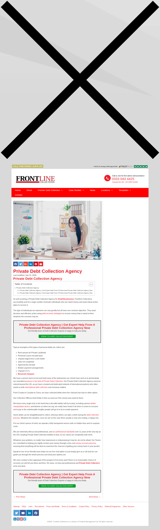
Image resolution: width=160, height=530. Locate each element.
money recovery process (86, 443)
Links (30, 506)
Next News (94, 497)
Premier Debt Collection (49, 190)
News (92, 190)
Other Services (128, 506)
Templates (123, 190)
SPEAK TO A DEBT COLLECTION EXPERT (57, 336)
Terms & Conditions (69, 506)
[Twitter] (24, 519)
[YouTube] (21, 519)
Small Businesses (66, 299)
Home (18, 190)
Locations (105, 190)
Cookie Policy (84, 506)
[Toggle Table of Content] (89, 284)
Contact (18, 195)
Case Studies (75, 190)
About (29, 190)
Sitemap (16, 506)
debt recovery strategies (52, 313)
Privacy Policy (97, 506)
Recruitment (39, 506)
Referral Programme (113, 506)
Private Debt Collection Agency (27, 288)
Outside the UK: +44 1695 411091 (125, 182)
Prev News (20, 497)
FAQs (24, 506)
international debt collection (36, 387)
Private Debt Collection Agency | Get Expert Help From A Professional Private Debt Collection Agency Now (56, 290)
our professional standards (64, 432)
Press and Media (52, 506)
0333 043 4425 (123, 179)
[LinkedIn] (14, 519)
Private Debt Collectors (89, 463)
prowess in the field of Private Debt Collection (44, 381)
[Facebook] (18, 519)
